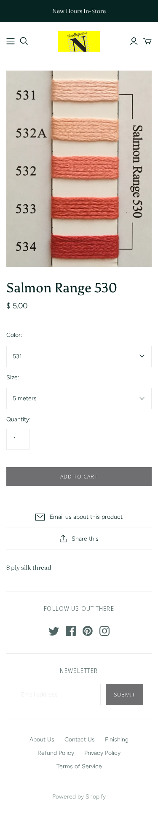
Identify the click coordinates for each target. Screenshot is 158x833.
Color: (14, 335)
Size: (12, 377)
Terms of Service (79, 766)
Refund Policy (55, 753)
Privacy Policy (102, 753)
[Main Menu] (10, 41)
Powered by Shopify (79, 796)
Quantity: (18, 419)
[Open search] (24, 41)
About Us (41, 739)
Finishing (117, 739)
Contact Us (79, 739)
